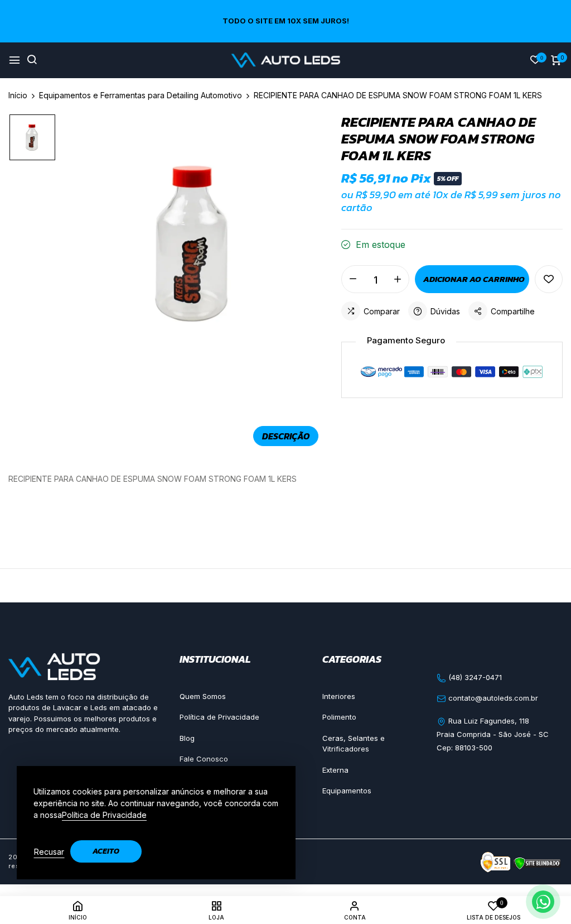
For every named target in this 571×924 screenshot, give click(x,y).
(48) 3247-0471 (474, 677)
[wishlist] (535, 60)
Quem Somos (203, 696)
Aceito (106, 851)
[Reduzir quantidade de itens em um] (353, 279)
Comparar (382, 311)
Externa (335, 769)
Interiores (338, 696)
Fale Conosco (204, 758)
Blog (187, 738)
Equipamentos (346, 790)
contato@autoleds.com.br (492, 697)
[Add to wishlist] (549, 279)
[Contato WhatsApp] (543, 902)
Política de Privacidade (219, 716)
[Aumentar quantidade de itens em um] (397, 279)
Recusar (49, 851)
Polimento (339, 716)
